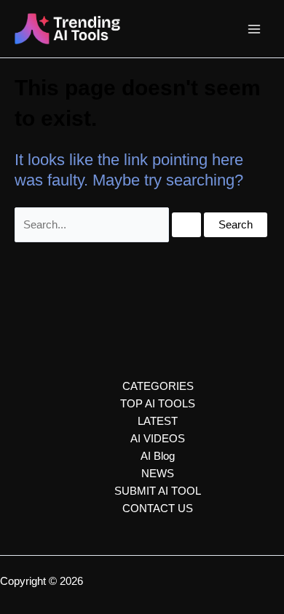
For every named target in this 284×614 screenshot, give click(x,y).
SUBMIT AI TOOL (157, 491)
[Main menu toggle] (254, 29)
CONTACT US (157, 508)
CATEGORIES (158, 386)
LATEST (158, 421)
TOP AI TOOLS (157, 404)
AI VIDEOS (157, 438)
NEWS (157, 473)
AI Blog (158, 456)
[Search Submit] (186, 225)
